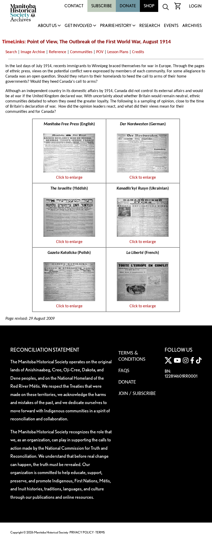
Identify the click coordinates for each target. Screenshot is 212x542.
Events (171, 26)
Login (195, 6)
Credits (138, 52)
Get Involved (78, 26)
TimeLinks (13, 42)
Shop (149, 5)
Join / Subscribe (137, 393)
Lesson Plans (117, 52)
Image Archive (33, 52)
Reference (57, 52)
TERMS (100, 532)
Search (11, 52)
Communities (81, 52)
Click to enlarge (69, 178)
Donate (128, 5)
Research (149, 26)
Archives (192, 26)
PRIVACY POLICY (82, 532)
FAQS (123, 370)
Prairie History (115, 26)
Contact (74, 5)
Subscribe (101, 5)
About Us (47, 26)
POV (99, 52)
